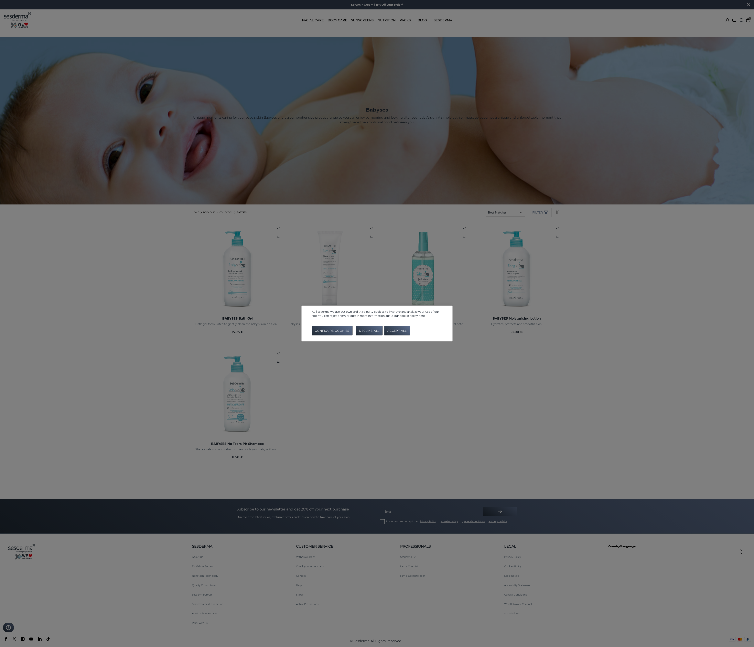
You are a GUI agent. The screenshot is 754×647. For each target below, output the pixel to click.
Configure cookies (332, 331)
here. (422, 316)
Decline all (369, 331)
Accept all (397, 331)
